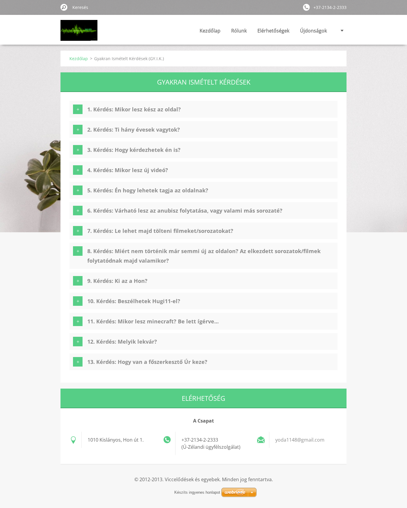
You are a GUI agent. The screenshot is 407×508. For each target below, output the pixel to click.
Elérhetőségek (273, 30)
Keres (64, 7)
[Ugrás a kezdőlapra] (78, 34)
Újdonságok (313, 30)
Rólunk (239, 30)
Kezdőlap (210, 30)
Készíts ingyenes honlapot (197, 492)
